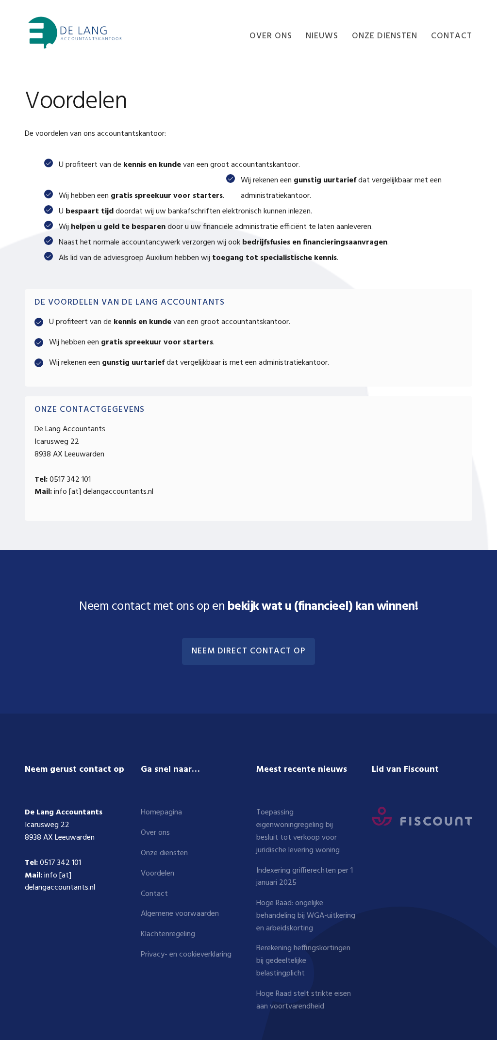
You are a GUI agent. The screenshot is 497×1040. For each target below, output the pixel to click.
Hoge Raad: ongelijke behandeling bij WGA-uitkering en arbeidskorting (305, 916)
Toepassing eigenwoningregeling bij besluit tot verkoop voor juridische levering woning (298, 831)
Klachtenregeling (168, 934)
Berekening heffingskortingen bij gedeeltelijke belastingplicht (303, 961)
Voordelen (157, 873)
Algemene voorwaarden (180, 914)
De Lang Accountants (73, 33)
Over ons (155, 833)
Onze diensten (164, 853)
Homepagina (161, 812)
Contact (154, 894)
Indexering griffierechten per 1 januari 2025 (304, 877)
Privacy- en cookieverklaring (186, 954)
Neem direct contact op (248, 651)
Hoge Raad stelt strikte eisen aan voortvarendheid (303, 1000)
